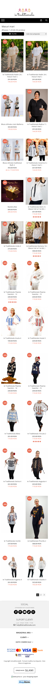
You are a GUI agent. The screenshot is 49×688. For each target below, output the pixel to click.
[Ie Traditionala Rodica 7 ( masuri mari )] (37, 105)
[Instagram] (33, 612)
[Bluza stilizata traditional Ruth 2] (12, 150)
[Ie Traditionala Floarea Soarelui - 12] (12, 275)
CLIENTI (23, 637)
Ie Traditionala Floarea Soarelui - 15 (36, 387)
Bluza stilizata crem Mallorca (12, 124)
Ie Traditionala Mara (12, 434)
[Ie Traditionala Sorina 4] (12, 463)
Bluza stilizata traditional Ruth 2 (12, 164)
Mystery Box (12, 207)
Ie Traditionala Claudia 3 (36, 580)
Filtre (14, 34)
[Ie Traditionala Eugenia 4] (12, 566)
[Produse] (3, 21)
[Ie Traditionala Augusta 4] (37, 463)
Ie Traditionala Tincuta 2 (36, 434)
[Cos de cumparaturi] (41, 20)
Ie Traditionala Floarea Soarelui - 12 (12, 293)
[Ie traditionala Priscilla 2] (37, 517)
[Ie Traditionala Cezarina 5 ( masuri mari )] (37, 150)
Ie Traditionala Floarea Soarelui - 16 (12, 387)
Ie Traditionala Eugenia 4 (12, 580)
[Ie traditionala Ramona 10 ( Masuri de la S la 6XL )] (37, 233)
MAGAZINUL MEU (23, 633)
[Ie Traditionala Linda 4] (12, 232)
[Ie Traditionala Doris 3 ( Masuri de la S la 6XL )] (37, 191)
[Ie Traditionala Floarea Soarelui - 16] (12, 368)
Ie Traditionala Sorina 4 (12, 481)
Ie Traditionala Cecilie (12, 541)
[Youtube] (25, 612)
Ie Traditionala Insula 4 (12, 338)
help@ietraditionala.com (26, 625)
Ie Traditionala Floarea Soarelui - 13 (36, 293)
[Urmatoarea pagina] (44, 594)
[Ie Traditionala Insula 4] (12, 321)
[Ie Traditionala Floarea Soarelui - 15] (37, 368)
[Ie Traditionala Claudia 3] (37, 566)
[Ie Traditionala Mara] (12, 416)
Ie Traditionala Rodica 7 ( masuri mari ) (36, 125)
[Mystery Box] (12, 191)
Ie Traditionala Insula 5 (37, 338)
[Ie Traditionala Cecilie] (12, 517)
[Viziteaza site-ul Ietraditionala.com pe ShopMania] (24, 681)
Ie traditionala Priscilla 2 (37, 541)
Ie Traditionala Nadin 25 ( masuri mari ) (12, 75)
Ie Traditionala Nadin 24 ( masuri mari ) (36, 75)
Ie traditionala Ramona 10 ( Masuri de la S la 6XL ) (36, 247)
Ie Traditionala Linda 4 (12, 246)
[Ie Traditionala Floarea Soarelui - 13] (37, 275)
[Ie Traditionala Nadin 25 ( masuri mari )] (12, 55)
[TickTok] (29, 612)
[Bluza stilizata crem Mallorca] (12, 105)
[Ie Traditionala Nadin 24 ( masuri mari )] (37, 55)
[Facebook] (16, 612)
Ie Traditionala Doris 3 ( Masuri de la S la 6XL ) (37, 208)
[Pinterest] (20, 612)
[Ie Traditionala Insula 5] (37, 321)
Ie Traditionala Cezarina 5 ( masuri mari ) (37, 164)
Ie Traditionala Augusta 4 (36, 481)
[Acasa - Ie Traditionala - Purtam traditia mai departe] (24, 12)
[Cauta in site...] (46, 20)
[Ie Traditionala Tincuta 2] (37, 416)
